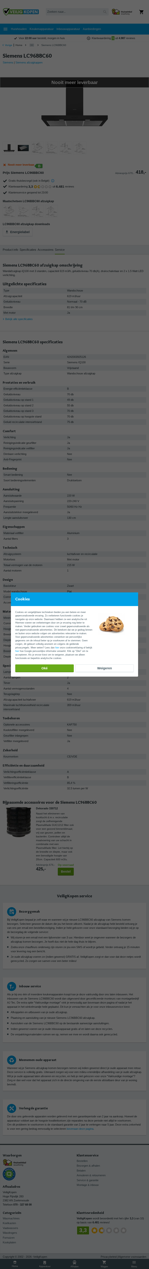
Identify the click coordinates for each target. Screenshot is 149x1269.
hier (57, 647)
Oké (44, 668)
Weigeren (104, 668)
